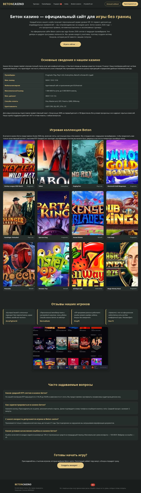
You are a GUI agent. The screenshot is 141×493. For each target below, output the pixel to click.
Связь (66, 4)
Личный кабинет (113, 4)
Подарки (57, 4)
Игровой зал (88, 4)
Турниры (36, 4)
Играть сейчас (69, 44)
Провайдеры (46, 4)
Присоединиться (130, 4)
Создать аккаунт (69, 465)
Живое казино (76, 4)
